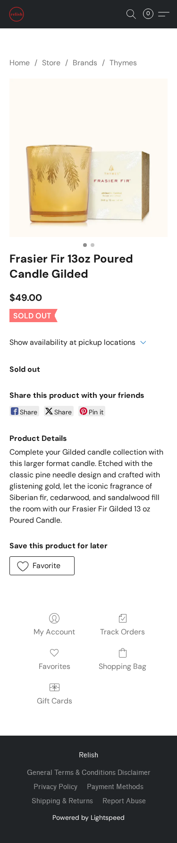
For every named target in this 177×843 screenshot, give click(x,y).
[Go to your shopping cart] (151, 14)
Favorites (54, 666)
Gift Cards (54, 701)
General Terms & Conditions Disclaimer (89, 773)
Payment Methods (115, 787)
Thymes (123, 63)
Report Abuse (124, 801)
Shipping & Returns (62, 801)
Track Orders (122, 632)
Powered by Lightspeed (88, 817)
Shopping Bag (122, 666)
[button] (17, 14)
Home (19, 63)
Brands (85, 63)
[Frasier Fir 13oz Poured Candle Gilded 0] (88, 158)
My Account (54, 632)
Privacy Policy (55, 787)
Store (51, 63)
